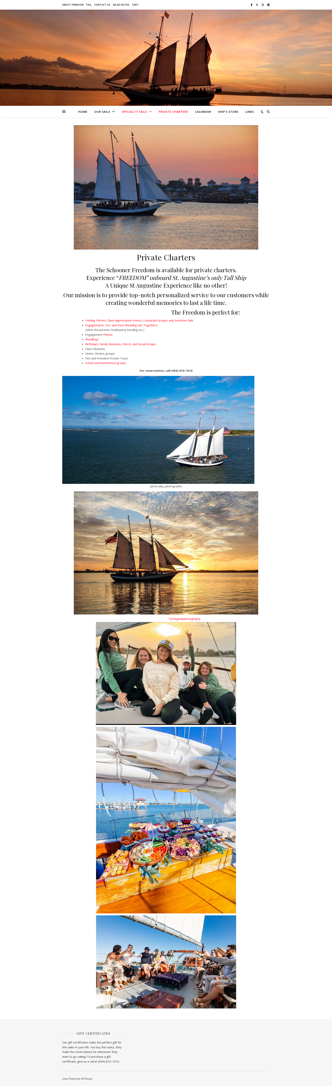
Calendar (203, 112)
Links (249, 112)
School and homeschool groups (105, 363)
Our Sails (102, 112)
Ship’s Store (228, 112)
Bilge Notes (121, 4)
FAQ (88, 4)
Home (82, 112)
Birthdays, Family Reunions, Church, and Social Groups (121, 344)
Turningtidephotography (184, 619)
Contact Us (102, 4)
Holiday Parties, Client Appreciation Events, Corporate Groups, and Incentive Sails (139, 320)
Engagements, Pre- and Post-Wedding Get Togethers (121, 325)
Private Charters (173, 112)
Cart (135, 4)
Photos (108, 334)
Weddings (92, 339)
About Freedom (73, 4)
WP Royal (86, 1078)
